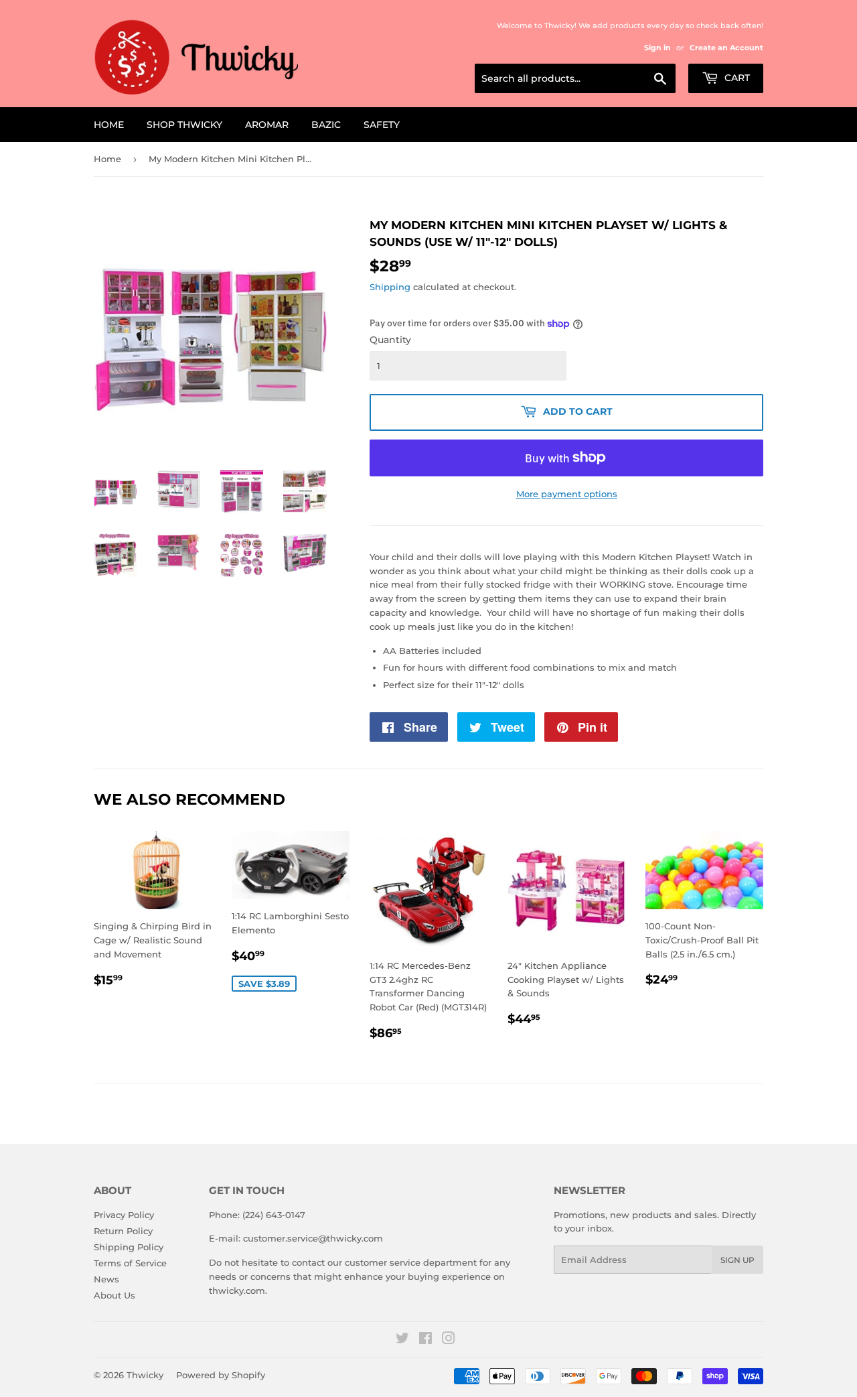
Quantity (390, 340)
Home (109, 125)
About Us (114, 1295)
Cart (736, 78)
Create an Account (726, 47)
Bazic (326, 125)
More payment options (566, 493)
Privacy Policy (124, 1214)
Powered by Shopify (220, 1375)
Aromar (267, 125)
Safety (382, 125)
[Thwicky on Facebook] (425, 1340)
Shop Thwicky (184, 125)
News (106, 1279)
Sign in (657, 47)
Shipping (390, 286)
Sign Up (737, 1260)
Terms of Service (130, 1263)
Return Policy (123, 1230)
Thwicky (145, 1375)
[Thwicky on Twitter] (402, 1340)
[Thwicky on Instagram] (448, 1340)
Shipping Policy (128, 1247)
